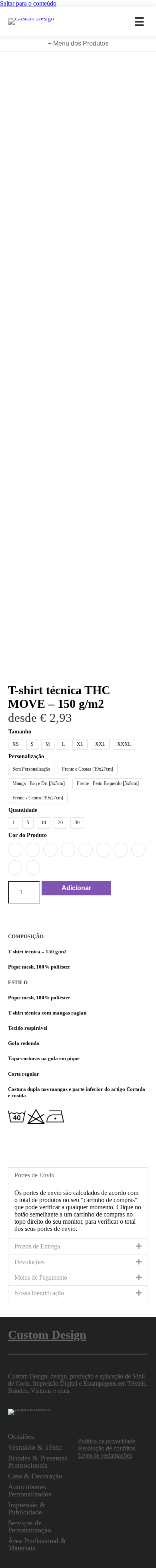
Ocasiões (21, 1436)
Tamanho (19, 732)
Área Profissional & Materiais (37, 1544)
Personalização (26, 756)
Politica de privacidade (106, 1441)
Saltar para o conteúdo (28, 3)
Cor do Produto (27, 835)
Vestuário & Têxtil (35, 1447)
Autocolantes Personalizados (29, 1490)
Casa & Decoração (35, 1476)
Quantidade (22, 810)
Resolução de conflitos (106, 1448)
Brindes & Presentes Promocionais (37, 1461)
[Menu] (139, 21)
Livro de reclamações (105, 1455)
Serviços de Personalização (29, 1526)
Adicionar (76, 888)
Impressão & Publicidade (26, 1508)
